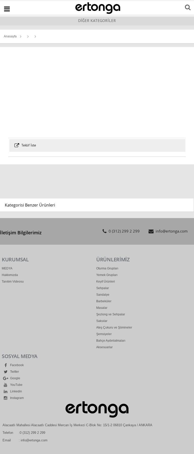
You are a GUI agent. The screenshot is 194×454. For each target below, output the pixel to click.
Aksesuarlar (104, 347)
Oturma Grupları (107, 268)
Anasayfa (10, 36)
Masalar (101, 308)
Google (14, 378)
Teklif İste (28, 145)
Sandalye (102, 294)
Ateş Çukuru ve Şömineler (114, 327)
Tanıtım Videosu (13, 281)
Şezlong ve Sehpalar (110, 314)
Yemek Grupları (106, 275)
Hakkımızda (10, 275)
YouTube (15, 385)
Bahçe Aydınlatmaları (110, 340)
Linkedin (15, 391)
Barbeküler (103, 301)
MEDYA (7, 268)
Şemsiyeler (104, 334)
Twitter (14, 371)
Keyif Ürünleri (105, 281)
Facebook (16, 365)
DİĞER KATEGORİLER (97, 20)
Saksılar (101, 321)
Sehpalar (102, 288)
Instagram (16, 398)
